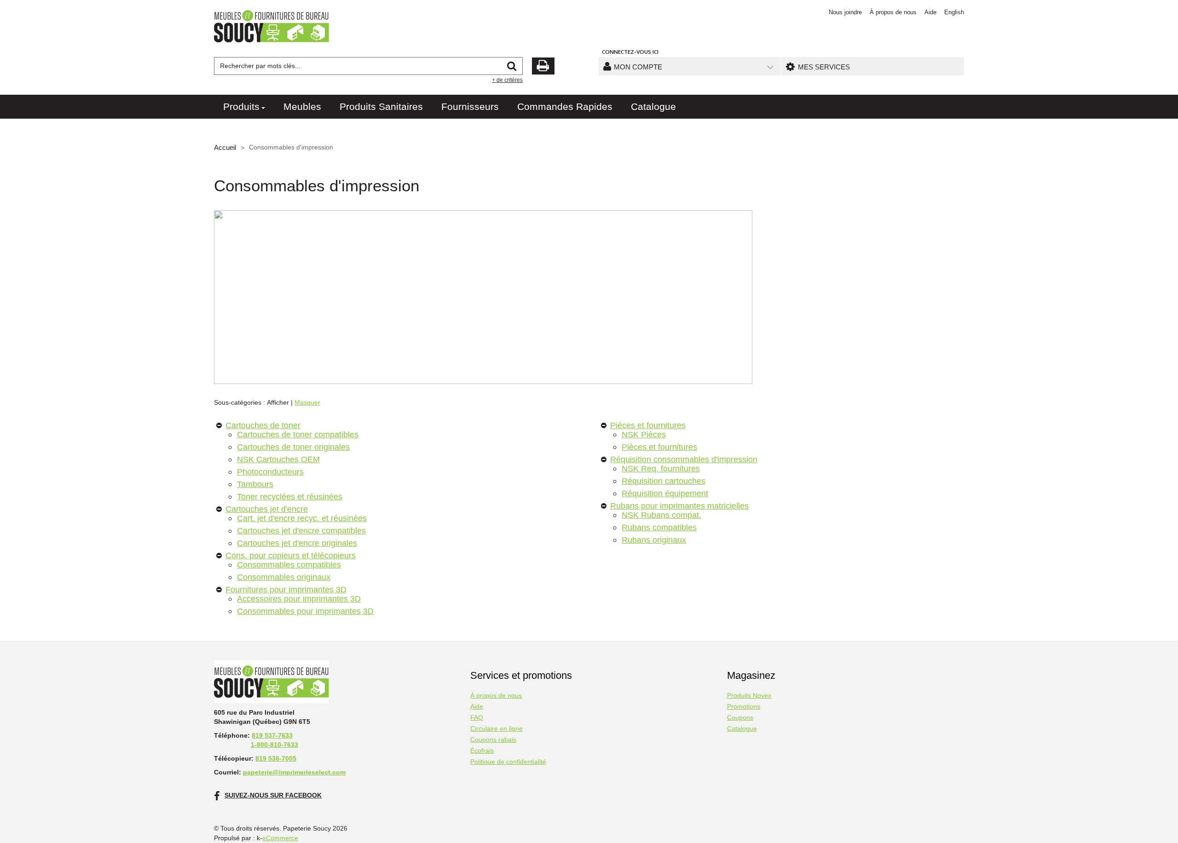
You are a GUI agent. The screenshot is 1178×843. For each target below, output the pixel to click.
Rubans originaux (654, 540)
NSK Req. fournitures (661, 468)
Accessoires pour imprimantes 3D (299, 598)
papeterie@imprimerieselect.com (294, 772)
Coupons (740, 717)
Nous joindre (845, 12)
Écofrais (482, 750)
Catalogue (653, 106)
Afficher (278, 402)
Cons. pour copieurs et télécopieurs (290, 555)
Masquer (307, 402)
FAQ (476, 717)
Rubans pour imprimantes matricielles (679, 505)
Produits (241, 106)
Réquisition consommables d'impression (683, 459)
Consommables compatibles (289, 564)
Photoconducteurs (270, 471)
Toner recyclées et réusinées (289, 496)
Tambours (255, 484)
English (954, 12)
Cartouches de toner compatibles (297, 434)
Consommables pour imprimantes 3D (305, 611)
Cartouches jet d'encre (266, 509)
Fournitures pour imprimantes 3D (285, 589)
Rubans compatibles (659, 527)
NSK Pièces (644, 434)
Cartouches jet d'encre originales (297, 543)
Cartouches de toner (262, 425)
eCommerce (280, 838)
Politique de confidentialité (508, 761)
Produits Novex (749, 695)
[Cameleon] (271, 26)
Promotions (743, 706)
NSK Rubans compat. (661, 515)
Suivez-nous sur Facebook (273, 795)
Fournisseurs (470, 106)
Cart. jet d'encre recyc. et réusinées (302, 518)
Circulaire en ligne (496, 728)
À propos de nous (893, 12)
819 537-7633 (272, 735)
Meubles (302, 106)
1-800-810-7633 (274, 744)
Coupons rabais (493, 739)
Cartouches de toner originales (293, 447)
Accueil (225, 147)
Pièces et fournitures (648, 425)
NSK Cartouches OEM (278, 459)
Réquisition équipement (665, 493)
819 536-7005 (275, 758)
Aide (930, 12)
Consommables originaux (283, 577)
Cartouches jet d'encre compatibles (301, 530)
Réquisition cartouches (663, 481)
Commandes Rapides (564, 106)
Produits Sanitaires (381, 106)
